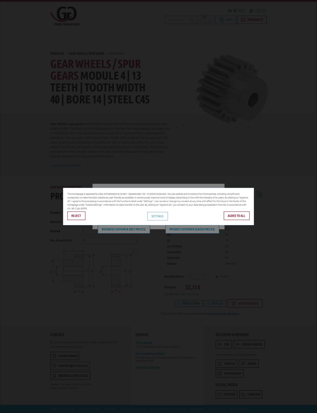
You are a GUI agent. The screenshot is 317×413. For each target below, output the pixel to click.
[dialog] (158, 206)
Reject (76, 216)
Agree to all (236, 216)
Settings (157, 216)
